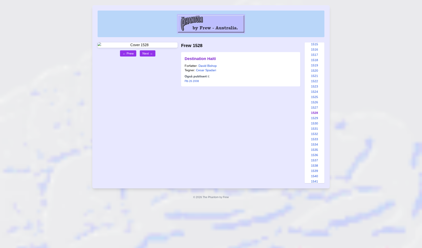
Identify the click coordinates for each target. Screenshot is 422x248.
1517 (314, 55)
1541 (314, 181)
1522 (314, 81)
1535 (314, 149)
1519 (314, 65)
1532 (314, 134)
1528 (314, 113)
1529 (314, 118)
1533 (314, 139)
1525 (314, 97)
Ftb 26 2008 (192, 81)
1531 (314, 128)
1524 (314, 91)
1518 (314, 60)
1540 (314, 176)
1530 (314, 123)
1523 (314, 86)
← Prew (128, 53)
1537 (314, 160)
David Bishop (207, 65)
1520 (314, 70)
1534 (314, 144)
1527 (314, 107)
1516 (314, 49)
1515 (314, 44)
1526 (314, 102)
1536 (314, 155)
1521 (314, 76)
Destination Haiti (200, 59)
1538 (314, 165)
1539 (314, 171)
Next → (147, 53)
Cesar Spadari (206, 70)
